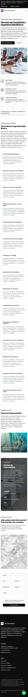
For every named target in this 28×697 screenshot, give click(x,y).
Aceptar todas (4, 6)
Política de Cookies (5, 663)
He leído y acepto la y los (14, 601)
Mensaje (5, 593)
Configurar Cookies (5, 670)
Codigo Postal (6, 587)
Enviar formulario (14, 605)
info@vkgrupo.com (5, 652)
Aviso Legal (3, 661)
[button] (14, 551)
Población (17, 587)
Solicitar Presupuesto (7, 42)
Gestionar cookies (15, 6)
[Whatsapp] (24, 693)
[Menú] (26, 10)
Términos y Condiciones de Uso (13, 601)
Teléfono (17, 581)
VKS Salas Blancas (9, 10)
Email (4, 581)
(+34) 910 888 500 (5, 650)
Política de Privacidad (18, 600)
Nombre (5, 575)
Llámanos (19, 42)
